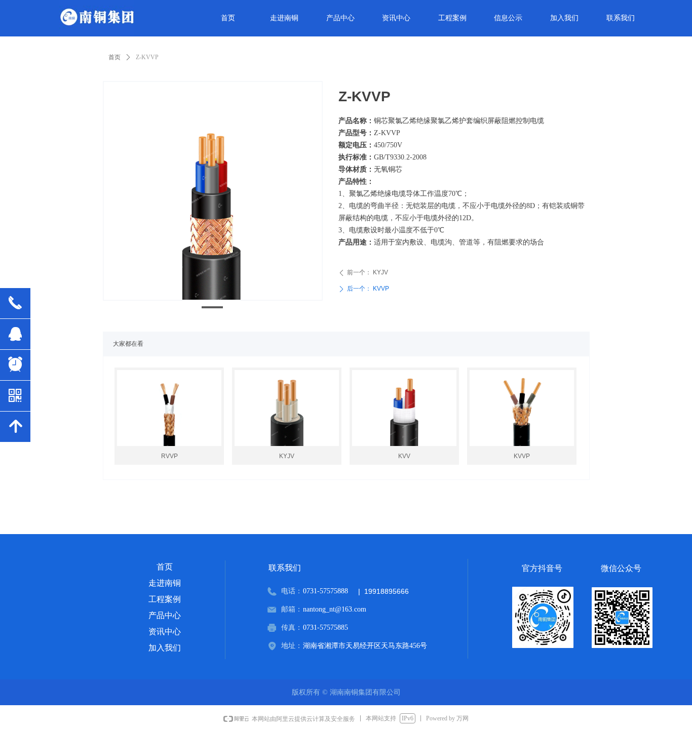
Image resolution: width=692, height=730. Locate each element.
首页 (114, 57)
